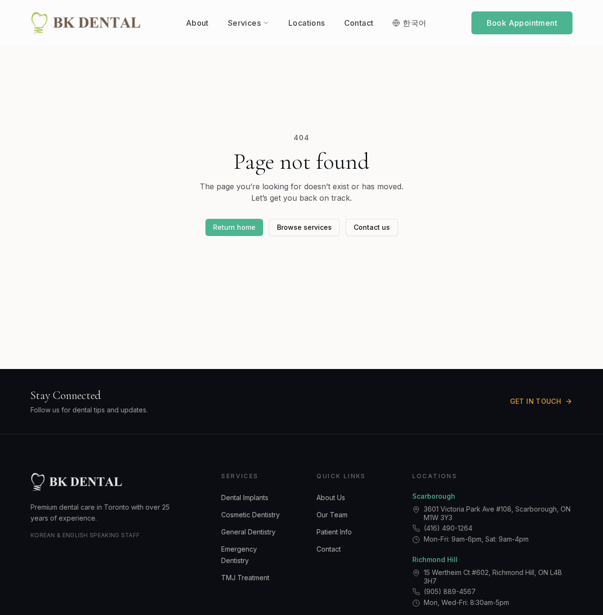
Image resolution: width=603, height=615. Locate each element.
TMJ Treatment (245, 578)
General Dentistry (248, 532)
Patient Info (334, 532)
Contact (329, 549)
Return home (234, 227)
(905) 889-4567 (450, 591)
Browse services (304, 227)
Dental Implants (244, 497)
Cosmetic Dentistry (250, 515)
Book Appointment (522, 23)
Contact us (372, 227)
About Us (331, 497)
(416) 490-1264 (448, 528)
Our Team (332, 515)
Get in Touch (535, 401)
